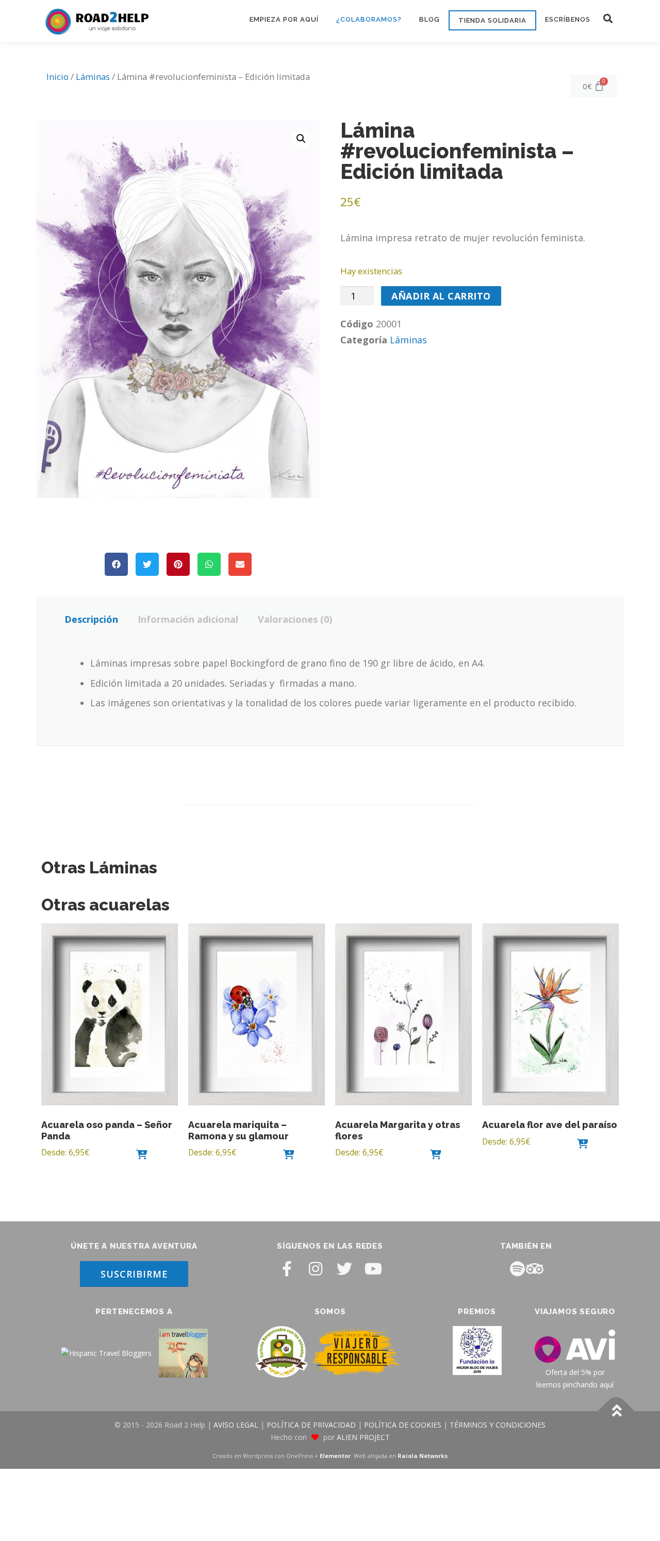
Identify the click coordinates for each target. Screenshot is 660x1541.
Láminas (93, 76)
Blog (429, 19)
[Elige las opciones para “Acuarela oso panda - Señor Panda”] (142, 1154)
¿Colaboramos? (369, 19)
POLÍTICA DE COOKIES (402, 1425)
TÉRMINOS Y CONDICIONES (498, 1425)
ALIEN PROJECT (363, 1437)
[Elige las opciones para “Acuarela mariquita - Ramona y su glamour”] (289, 1154)
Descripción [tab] (91, 619)
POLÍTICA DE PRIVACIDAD (311, 1425)
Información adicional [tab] (188, 619)
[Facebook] (286, 1269)
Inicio (57, 76)
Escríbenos (567, 19)
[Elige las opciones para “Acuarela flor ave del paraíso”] (583, 1143)
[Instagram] (315, 1269)
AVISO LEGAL (235, 1425)
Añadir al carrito (441, 296)
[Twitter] (344, 1269)
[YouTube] (373, 1269)
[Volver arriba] (616, 1411)
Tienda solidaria (492, 20)
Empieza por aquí (284, 19)
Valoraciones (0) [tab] (295, 619)
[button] (607, 18)
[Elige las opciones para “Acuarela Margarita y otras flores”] (436, 1154)
